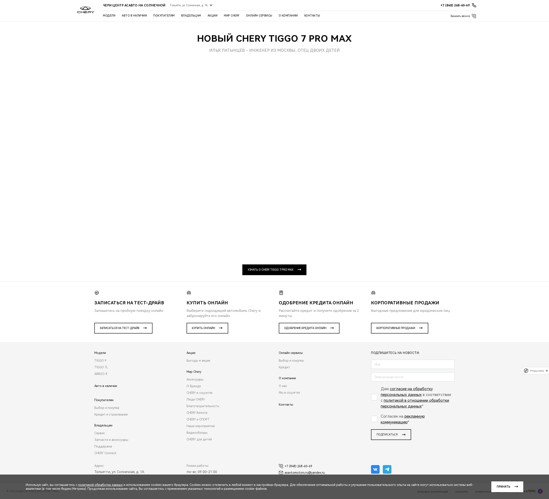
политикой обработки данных (100, 485)
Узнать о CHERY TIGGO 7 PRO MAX (270, 269)
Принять (503, 486)
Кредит (284, 367)
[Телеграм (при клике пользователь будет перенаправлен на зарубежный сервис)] (387, 469)
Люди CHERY (196, 399)
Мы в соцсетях (289, 392)
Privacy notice (537, 370)
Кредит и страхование (111, 414)
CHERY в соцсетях (200, 392)
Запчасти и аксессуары (111, 439)
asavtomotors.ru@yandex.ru (305, 472)
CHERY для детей (199, 439)
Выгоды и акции (198, 360)
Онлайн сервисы (259, 15)
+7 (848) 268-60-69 (298, 466)
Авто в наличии (134, 15)
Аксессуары (195, 379)
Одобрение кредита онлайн (305, 328)
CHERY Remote (197, 412)
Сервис (99, 433)
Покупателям (164, 15)
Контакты (312, 15)
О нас (283, 386)
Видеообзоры (197, 432)
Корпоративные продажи (395, 328)
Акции (213, 15)
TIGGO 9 (100, 360)
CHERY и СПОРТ (198, 419)
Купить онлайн (203, 328)
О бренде (194, 386)
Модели (109, 15)
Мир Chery (232, 15)
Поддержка (103, 446)
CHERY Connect (105, 453)
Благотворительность (203, 406)
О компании (288, 15)
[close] (547, 370)
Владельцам (191, 15)
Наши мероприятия (201, 426)
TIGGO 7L (101, 367)
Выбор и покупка (106, 408)
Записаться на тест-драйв (119, 328)
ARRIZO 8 (100, 374)
